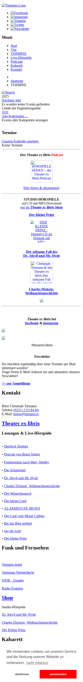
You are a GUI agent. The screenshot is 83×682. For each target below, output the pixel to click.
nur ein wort (12, 531)
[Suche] (8, 92)
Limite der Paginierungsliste (21, 108)
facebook (32, 323)
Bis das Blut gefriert (18, 523)
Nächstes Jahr (11, 100)
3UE (5, 112)
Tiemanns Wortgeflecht (18, 572)
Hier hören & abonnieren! (41, 188)
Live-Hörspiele (21, 57)
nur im (41, 207)
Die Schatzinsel (15, 470)
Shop (7, 598)
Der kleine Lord (15, 501)
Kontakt (16, 69)
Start (14, 46)
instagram (50, 323)
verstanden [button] (58, 674)
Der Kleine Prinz (13, 630)
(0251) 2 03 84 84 (26, 410)
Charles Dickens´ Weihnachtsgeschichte (32, 486)
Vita (13, 50)
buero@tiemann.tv (26, 414)
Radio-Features (12, 588)
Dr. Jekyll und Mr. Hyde (21, 478)
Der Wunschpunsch (17, 493)
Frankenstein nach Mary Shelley (26, 462)
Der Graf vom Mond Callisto (24, 516)
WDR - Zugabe (13, 580)
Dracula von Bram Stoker (22, 454)
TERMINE (19, 53)
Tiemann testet (12, 564)
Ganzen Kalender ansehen (20, 141)
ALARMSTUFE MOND (22, 508)
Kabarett (17, 65)
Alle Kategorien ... (15, 116)
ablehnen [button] (22, 674)
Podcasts (17, 61)
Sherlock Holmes (16, 446)
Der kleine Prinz (15, 538)
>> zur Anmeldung (16, 383)
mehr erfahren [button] (37, 663)
